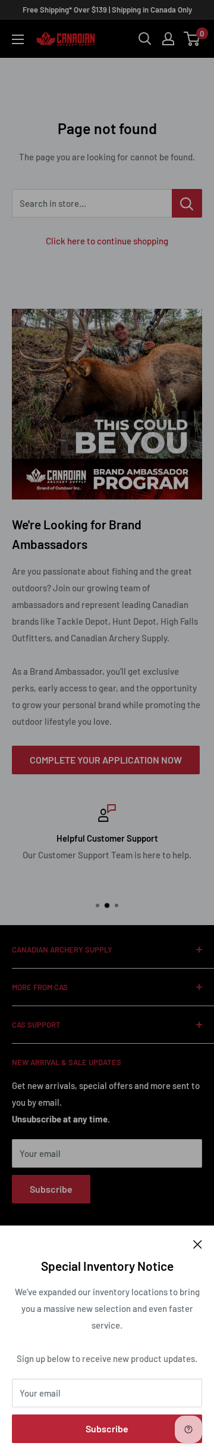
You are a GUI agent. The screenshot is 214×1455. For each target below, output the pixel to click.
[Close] (197, 1243)
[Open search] (145, 38)
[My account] (168, 38)
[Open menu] (18, 39)
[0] (192, 39)
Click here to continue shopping (107, 240)
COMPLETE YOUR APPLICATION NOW (106, 759)
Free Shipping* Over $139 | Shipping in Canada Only (107, 9)
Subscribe (107, 1428)
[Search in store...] (187, 203)
